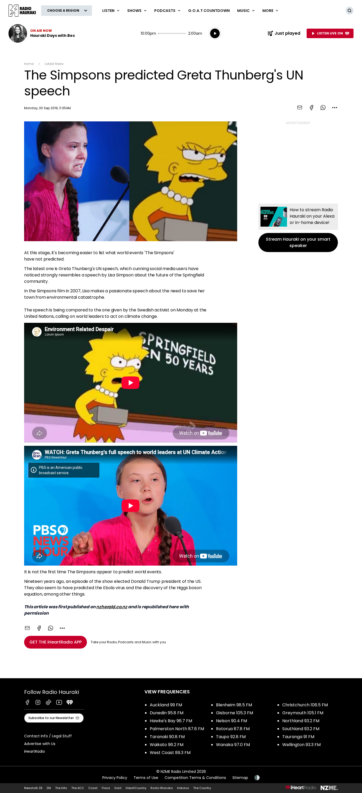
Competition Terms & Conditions (195, 777)
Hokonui (183, 788)
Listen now (41, 33)
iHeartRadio (34, 751)
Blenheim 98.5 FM (234, 705)
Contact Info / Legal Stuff (48, 736)
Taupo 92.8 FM (231, 737)
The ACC (77, 788)
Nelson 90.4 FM (231, 721)
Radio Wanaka (162, 788)
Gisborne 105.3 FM (234, 713)
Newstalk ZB (33, 788)
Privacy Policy (114, 777)
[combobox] (335, 107)
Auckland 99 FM (166, 705)
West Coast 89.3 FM (170, 753)
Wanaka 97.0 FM (233, 745)
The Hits (61, 788)
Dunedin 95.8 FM (166, 713)
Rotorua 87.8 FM (233, 729)
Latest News (54, 63)
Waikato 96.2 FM (166, 745)
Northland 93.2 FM (300, 721)
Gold (117, 788)
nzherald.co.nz (111, 607)
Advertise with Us (39, 743)
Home (29, 63)
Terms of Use (146, 777)
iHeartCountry (136, 788)
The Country (202, 788)
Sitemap (240, 777)
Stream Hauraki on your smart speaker (298, 228)
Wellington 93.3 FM (301, 745)
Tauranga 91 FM (298, 737)
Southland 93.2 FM (300, 729)
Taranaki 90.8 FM (167, 737)
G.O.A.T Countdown (209, 10)
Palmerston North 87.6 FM (177, 729)
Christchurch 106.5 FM (305, 705)
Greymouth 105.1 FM (302, 713)
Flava (106, 788)
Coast (93, 788)
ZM (48, 788)
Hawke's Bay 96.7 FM (171, 721)
